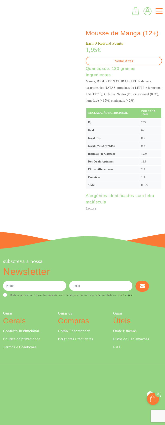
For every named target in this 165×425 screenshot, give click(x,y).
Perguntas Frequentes (75, 339)
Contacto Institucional (21, 331)
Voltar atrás (124, 61)
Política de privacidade (21, 339)
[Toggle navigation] (158, 11)
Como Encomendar (74, 331)
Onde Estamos (125, 331)
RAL (117, 347)
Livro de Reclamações (131, 339)
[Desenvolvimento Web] (82, 394)
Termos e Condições (19, 347)
